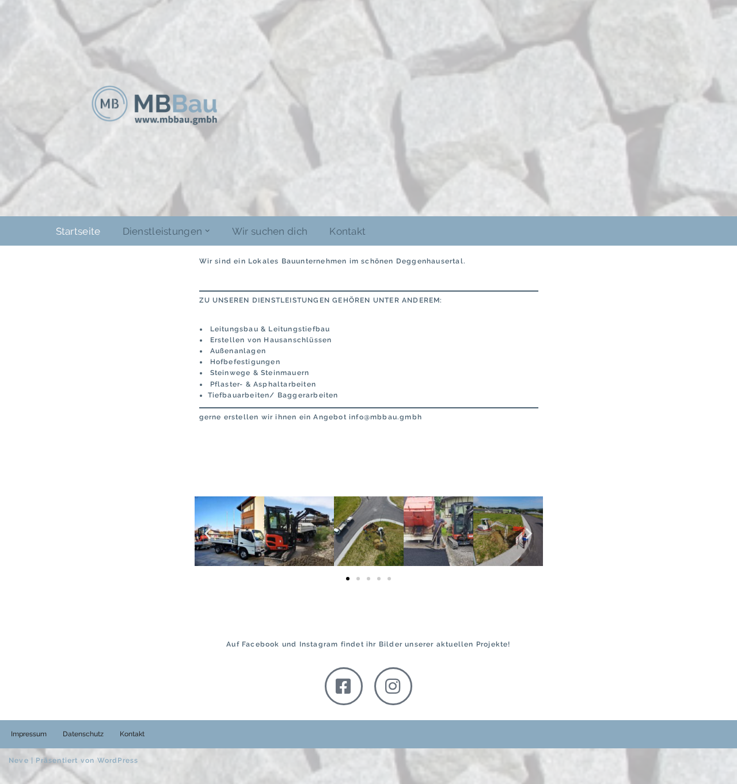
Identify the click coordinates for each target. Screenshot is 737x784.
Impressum (29, 734)
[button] (207, 230)
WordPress (118, 760)
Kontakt (347, 231)
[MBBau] (154, 105)
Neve (19, 760)
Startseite (78, 231)
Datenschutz (83, 734)
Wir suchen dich (270, 231)
